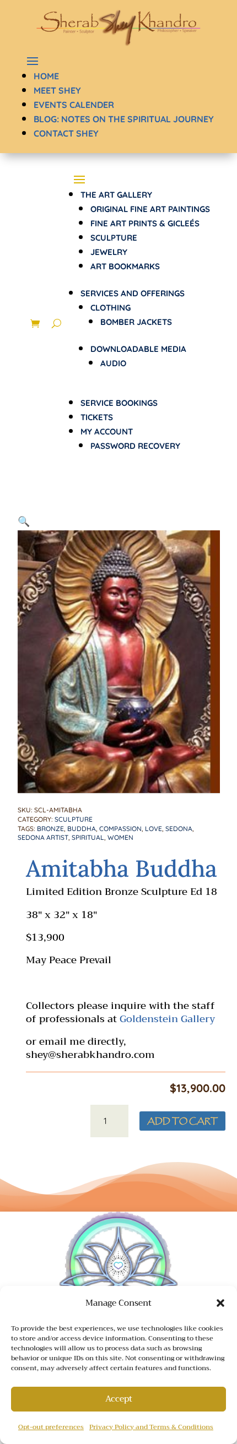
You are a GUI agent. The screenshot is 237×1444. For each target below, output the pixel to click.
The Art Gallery (116, 194)
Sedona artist (43, 837)
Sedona (178, 828)
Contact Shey (66, 133)
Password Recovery (135, 446)
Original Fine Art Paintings (150, 209)
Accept (118, 1399)
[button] (220, 1303)
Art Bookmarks (125, 266)
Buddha (81, 828)
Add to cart (182, 1121)
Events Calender (74, 104)
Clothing (110, 307)
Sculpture (113, 237)
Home (46, 76)
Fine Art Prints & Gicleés (145, 223)
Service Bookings (119, 403)
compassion (120, 828)
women (120, 837)
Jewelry (108, 252)
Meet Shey (57, 90)
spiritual (88, 837)
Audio (113, 363)
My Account (106, 431)
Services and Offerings (132, 293)
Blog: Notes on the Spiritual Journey (124, 118)
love (153, 828)
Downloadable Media (138, 349)
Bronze (50, 828)
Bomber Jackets (136, 322)
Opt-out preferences (51, 1426)
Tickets (96, 417)
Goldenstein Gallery (167, 1019)
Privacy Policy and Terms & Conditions (151, 1426)
